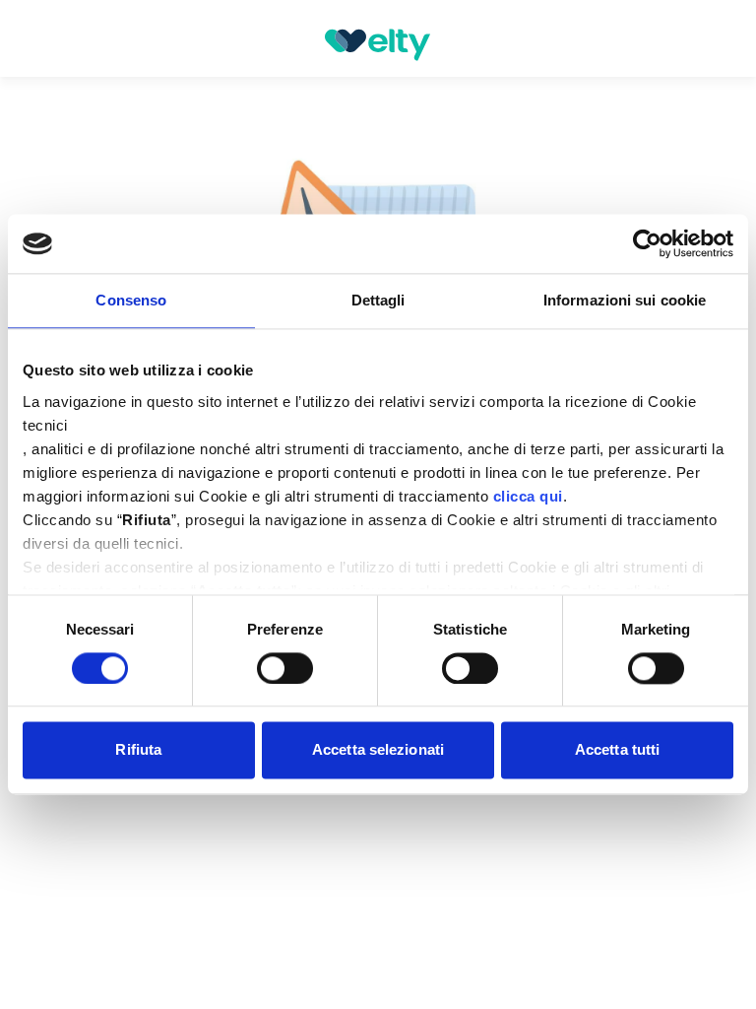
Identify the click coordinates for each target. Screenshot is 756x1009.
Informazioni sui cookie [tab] (624, 300)
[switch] (285, 668)
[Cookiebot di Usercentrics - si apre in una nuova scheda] (647, 243)
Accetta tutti (617, 750)
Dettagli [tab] (378, 300)
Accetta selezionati (378, 750)
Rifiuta (138, 750)
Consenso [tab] (130, 300)
